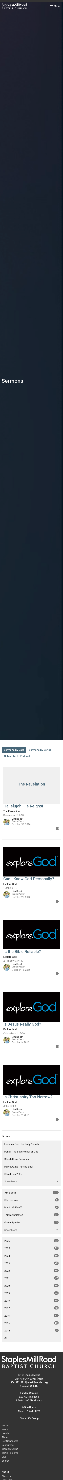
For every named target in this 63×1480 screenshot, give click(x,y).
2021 (30, 1278)
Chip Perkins (30, 1200)
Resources (8, 1445)
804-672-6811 (18, 1382)
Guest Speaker (30, 1222)
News (5, 1429)
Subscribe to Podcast (17, 756)
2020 (30, 1285)
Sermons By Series (40, 749)
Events (5, 1433)
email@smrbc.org (37, 1382)
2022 (30, 1270)
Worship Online (10, 1448)
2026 (30, 1240)
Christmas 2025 (13, 1174)
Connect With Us (29, 1386)
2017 (30, 1308)
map (40, 1378)
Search (5, 1460)
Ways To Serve (10, 1452)
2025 (30, 1248)
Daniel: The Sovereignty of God (21, 1151)
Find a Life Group (29, 1418)
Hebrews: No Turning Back (18, 1166)
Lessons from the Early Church (21, 1144)
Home (5, 1425)
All (5, 1338)
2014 (30, 1330)
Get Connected (10, 1441)
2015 (30, 1323)
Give (4, 1456)
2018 (30, 1300)
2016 (30, 1315)
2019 (30, 1293)
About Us (6, 1476)
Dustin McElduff (30, 1207)
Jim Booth (30, 1192)
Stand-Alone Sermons (16, 1159)
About (5, 1437)
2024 (30, 1256)
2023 (30, 1263)
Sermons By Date (14, 749)
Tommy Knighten (30, 1214)
